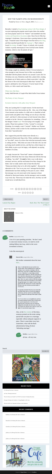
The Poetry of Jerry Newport (14, 98)
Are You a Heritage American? (10, 393)
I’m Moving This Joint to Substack (11, 390)
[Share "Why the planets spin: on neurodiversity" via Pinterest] (27, 189)
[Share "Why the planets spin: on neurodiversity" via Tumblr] (24, 189)
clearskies (8, 426)
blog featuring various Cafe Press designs (31, 29)
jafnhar (7, 432)
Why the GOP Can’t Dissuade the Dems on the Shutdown (16, 403)
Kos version (27, 312)
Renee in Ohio (20, 22)
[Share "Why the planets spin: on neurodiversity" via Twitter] (19, 189)
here (17, 262)
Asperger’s (30, 43)
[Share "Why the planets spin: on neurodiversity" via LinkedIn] (29, 189)
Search (5, 348)
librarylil (7, 420)
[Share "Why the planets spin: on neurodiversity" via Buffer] (32, 189)
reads (19, 121)
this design (12, 45)
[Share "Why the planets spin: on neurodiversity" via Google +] (21, 189)
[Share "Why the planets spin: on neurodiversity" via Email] (37, 189)
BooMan (11, 236)
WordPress (34, 472)
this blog (42, 40)
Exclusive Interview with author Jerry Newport (20, 103)
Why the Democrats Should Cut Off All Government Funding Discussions (19, 396)
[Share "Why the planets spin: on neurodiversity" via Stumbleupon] (35, 189)
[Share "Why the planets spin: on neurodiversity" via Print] (40, 189)
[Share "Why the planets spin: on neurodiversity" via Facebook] (16, 189)
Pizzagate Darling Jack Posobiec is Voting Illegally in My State (17, 400)
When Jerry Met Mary (12, 91)
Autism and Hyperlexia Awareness (16, 36)
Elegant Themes (24, 472)
